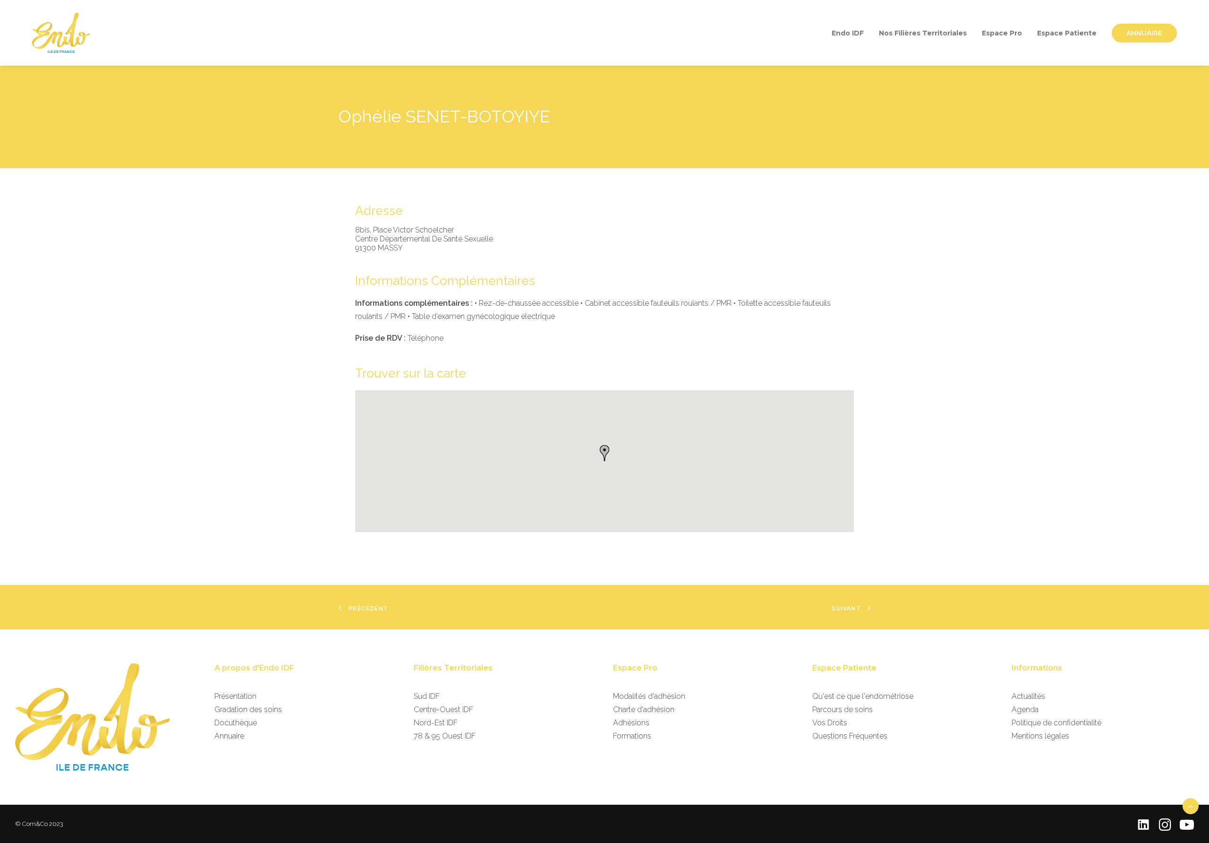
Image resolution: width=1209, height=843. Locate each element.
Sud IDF (427, 696)
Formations (632, 735)
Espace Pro (1002, 33)
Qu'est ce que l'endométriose (862, 696)
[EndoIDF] (61, 33)
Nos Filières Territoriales (923, 33)
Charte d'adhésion (643, 709)
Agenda (1025, 709)
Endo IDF (848, 33)
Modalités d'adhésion (649, 696)
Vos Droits (829, 722)
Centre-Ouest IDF (443, 709)
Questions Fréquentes (849, 735)
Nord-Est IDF (436, 722)
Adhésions (631, 722)
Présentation (235, 696)
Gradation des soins (248, 709)
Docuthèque (235, 722)
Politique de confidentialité (1056, 722)
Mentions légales (1040, 735)
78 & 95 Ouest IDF (445, 735)
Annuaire (229, 735)
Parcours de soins (842, 709)
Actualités (1028, 696)
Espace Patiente (1067, 33)
